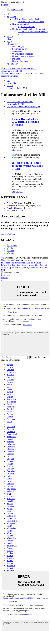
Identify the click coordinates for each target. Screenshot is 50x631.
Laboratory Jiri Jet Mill (17, 88)
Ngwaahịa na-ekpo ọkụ (11, 260)
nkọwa (19, 150)
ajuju (14, 150)
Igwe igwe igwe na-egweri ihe (25, 265)
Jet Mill (10, 85)
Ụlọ (8, 14)
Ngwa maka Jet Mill (21, 24)
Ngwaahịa (11, 16)
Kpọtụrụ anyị (12, 64)
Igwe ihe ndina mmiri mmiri (13, 263)
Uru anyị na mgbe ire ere (23, 56)
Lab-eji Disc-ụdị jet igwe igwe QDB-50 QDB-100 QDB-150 (26, 122)
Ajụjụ (9, 41)
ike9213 (4, 277)
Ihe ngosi (16, 59)
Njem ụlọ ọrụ (18, 46)
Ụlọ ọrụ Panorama (20, 61)
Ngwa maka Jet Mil (26, 26)
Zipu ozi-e (5, 275)
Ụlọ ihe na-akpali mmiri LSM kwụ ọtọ (29, 29)
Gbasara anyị (12, 44)
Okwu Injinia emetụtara (22, 54)
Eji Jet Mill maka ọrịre (18, 268)
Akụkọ (10, 36)
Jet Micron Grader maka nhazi (25, 19)
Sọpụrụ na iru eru (20, 49)
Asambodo (17, 51)
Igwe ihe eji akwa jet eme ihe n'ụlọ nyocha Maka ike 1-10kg (27, 165)
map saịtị (27, 260)
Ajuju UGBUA (8, 234)
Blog (9, 39)
